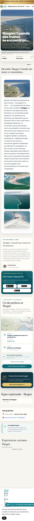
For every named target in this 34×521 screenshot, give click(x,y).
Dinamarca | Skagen (14, 348)
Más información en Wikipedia (15, 418)
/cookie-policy (14, 514)
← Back (4, 23)
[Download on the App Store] (10, 286)
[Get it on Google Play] (24, 286)
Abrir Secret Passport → (17, 384)
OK (4, 518)
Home (28, 6)
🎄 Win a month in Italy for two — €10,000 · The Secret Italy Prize (17, 2)
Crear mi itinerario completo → (17, 366)
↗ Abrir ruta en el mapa (17, 362)
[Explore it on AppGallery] (17, 290)
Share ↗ (29, 64)
